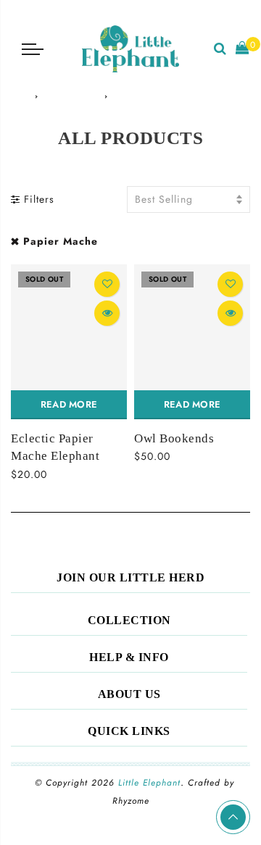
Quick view (107, 313)
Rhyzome (130, 800)
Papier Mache (60, 241)
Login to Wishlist (107, 284)
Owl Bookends (174, 438)
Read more (69, 404)
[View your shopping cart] (242, 49)
